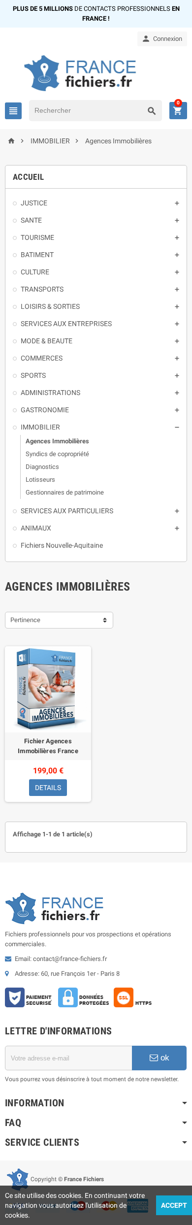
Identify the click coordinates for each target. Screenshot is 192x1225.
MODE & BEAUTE (46, 341)
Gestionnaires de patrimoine (65, 492)
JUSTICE (34, 203)
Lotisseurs (40, 479)
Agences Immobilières (57, 441)
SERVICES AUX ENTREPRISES (66, 324)
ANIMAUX (36, 528)
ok (163, 1057)
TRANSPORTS (42, 289)
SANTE (31, 220)
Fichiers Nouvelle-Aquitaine (62, 545)
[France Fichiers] (96, 72)
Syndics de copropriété (57, 454)
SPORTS (33, 375)
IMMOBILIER (40, 427)
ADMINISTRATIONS (50, 393)
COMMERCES (42, 358)
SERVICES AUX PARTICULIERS (67, 511)
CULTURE (35, 272)
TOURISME (37, 237)
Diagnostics (42, 466)
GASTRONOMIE (45, 410)
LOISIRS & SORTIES (50, 306)
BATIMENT (37, 255)
